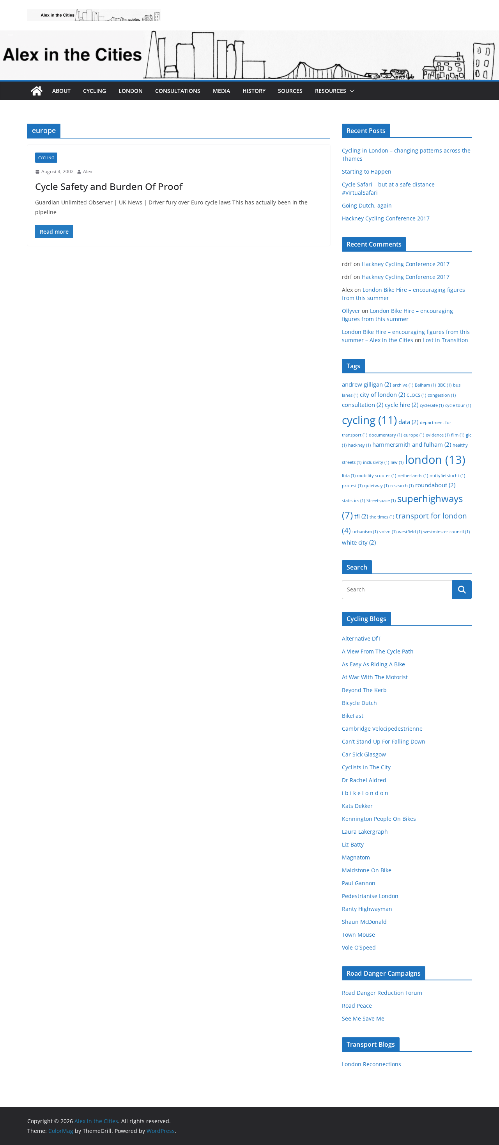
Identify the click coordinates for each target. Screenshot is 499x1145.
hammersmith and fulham (411, 444)
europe (413, 435)
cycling (369, 419)
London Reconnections (371, 1064)
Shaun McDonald (364, 921)
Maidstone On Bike (366, 870)
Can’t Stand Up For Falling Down (383, 741)
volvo (387, 531)
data (408, 422)
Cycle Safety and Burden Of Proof (108, 186)
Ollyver (351, 310)
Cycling (94, 90)
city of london (382, 394)
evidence (437, 435)
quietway (376, 485)
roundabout (435, 485)
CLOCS (416, 395)
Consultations (177, 90)
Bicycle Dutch (359, 703)
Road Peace (357, 1005)
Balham (425, 385)
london (435, 459)
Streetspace (381, 500)
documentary (385, 435)
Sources (290, 90)
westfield (410, 531)
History (253, 90)
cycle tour (458, 405)
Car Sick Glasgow (364, 754)
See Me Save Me (363, 1018)
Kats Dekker (357, 805)
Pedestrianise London (370, 896)
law (397, 462)
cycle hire (401, 404)
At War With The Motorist (375, 677)
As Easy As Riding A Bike (373, 664)
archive (403, 385)
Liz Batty (353, 844)
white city (359, 542)
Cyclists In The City (366, 767)
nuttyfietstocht (447, 475)
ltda (349, 475)
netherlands (413, 475)
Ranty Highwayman (367, 908)
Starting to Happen (366, 171)
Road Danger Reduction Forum (382, 992)
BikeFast (352, 715)
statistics (353, 500)
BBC (444, 385)
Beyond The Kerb (364, 690)
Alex (87, 171)
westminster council (446, 531)
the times (382, 517)
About (61, 90)
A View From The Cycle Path (378, 651)
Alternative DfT (361, 638)
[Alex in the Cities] (36, 91)
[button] (350, 90)
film (457, 435)
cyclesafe (432, 405)
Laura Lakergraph (365, 831)
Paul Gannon (358, 883)
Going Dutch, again (367, 205)
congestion (442, 395)
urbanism (365, 531)
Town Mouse (358, 934)
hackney (359, 445)
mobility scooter (376, 475)
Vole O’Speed (359, 947)
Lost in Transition (445, 340)
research (402, 485)
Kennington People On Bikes (379, 818)
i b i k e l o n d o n (365, 793)
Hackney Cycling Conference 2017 (386, 218)
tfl (361, 516)
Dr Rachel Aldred (364, 780)
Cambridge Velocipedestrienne (382, 728)
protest (352, 485)
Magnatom (356, 857)
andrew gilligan (366, 384)
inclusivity (376, 462)
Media (221, 90)
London (131, 90)
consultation (362, 404)
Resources (330, 90)
